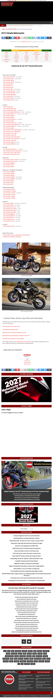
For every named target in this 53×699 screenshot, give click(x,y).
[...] (38, 594)
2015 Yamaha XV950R (8, 144)
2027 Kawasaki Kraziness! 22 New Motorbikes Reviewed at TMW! (27, 495)
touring (47, 661)
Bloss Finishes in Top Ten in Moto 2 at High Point (26, 568)
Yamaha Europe (27, 364)
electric (29, 653)
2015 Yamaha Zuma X (8, 219)
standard (6, 661)
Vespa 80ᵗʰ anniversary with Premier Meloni (26, 561)
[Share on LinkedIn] (12, 38)
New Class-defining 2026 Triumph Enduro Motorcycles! (26, 599)
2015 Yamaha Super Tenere (10, 161)
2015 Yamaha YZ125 (8, 182)
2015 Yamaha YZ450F (8, 173)
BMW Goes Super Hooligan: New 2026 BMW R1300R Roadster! (26, 616)
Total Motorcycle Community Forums (11, 326)
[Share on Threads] (49, 38)
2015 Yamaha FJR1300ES (9, 94)
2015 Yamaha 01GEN (8, 226)
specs (44, 658)
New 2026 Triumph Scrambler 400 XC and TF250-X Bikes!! (26, 618)
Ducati (20, 653)
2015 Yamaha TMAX (8, 203)
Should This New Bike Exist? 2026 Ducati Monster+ (26, 612)
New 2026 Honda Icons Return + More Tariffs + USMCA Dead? (27, 604)
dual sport (14, 653)
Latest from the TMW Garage (26, 458)
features (40, 653)
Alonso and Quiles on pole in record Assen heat (26, 551)
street (11, 661)
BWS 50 (12, 217)
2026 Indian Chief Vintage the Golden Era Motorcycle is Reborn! (26, 688)
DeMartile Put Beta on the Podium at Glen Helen (26, 563)
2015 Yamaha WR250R (9, 163)
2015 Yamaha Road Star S (9, 122)
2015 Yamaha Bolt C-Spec (9, 110)
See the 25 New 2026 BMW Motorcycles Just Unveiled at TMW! (26, 603)
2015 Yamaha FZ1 (7, 85)
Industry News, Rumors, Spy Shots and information (16, 235)
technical (41, 661)
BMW (35, 651)
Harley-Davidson (9, 656)
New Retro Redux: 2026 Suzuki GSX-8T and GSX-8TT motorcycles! (26, 588)
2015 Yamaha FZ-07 (8, 89)
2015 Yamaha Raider (8, 117)
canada (39, 651)
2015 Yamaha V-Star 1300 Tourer (11, 152)
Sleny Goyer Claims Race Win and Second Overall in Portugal (26, 543)
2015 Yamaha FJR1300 (8, 91)
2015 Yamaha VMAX (8, 121)
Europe (34, 653)
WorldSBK (27, 663)
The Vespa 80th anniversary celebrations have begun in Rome (26, 571)
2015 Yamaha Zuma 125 (9, 207)
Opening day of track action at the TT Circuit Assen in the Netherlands (26, 580)
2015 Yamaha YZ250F (8, 175)
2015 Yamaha (6, 165)
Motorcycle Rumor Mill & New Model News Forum (14, 332)
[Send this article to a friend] (22, 38)
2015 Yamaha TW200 (8, 166)
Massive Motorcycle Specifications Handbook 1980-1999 (15, 335)
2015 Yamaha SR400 (8, 98)
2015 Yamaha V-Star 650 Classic (11, 138)
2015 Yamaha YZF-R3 (8, 82)
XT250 (12, 165)
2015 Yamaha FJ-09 (8, 96)
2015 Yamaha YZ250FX (9, 177)
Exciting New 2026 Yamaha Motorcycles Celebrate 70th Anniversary (26, 628)
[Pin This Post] (17, 38)
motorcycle (6, 658)
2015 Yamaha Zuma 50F (9, 210)
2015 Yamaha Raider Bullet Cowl (11, 112)
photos (26, 658)
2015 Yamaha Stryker (8, 128)
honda (16, 656)
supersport (29, 661)
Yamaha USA (27, 360)
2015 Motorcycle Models (11, 29)
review (31, 658)
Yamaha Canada (27, 362)
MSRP (12, 658)
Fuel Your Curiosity (26, 584)
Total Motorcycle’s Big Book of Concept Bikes (13, 338)
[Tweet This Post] (8, 38)
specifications (38, 658)
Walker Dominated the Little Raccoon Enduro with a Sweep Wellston (26, 566)
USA (22, 663)
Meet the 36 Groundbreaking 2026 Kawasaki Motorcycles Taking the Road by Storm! (26, 631)
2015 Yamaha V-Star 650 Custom (11, 137)
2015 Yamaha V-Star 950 (9, 135)
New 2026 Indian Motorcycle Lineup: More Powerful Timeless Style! (26, 620)
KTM (34, 656)
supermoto (22, 661)
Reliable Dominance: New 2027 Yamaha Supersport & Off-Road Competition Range (26, 491)
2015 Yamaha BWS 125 (9, 215)
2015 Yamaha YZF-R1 (8, 78)
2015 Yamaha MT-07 (8, 100)
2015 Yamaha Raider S (9, 115)
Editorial (40, 0)
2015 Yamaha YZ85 (8, 184)
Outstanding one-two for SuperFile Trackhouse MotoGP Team (26, 558)
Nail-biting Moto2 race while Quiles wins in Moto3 (26, 538)
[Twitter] (24, 641)
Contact (44, 0)
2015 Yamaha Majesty (8, 214)
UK (18, 663)
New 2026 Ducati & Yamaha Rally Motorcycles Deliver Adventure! (26, 597)
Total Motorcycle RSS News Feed (10, 329)
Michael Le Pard (26, 41)
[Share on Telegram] (40, 38)
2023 (9, 651)
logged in (10, 412)
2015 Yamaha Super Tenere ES (11, 159)
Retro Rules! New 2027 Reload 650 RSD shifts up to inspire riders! (27, 499)
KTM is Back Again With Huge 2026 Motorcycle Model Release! (26, 626)
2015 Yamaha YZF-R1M (9, 77)
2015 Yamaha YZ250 (8, 180)
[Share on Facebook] (3, 38)
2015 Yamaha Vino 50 (8, 221)
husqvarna (22, 656)
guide (45, 653)
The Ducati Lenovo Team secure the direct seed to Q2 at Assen (26, 578)
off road (21, 658)
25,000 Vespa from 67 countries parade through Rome (26, 548)
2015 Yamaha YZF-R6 (8, 80)
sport (48, 658)
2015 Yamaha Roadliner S (9, 119)
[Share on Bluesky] (45, 38)
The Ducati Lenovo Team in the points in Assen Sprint (27, 553)
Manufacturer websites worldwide (12, 236)
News (16, 658)
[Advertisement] (33, 11)
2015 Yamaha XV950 (8, 142)
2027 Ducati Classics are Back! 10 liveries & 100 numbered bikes (27, 497)
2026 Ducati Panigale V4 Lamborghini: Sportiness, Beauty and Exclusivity (26, 622)
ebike (25, 653)
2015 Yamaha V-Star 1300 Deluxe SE (12, 130)
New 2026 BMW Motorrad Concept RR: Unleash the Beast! (26, 630)
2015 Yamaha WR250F (9, 179)
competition (46, 651)
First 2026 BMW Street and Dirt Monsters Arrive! (26, 614)
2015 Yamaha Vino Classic (10, 208)
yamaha (33, 663)
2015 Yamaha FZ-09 (8, 87)
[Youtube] (29, 641)
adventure (18, 651)
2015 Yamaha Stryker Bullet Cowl (11, 124)
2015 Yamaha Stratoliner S (10, 149)
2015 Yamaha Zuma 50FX (9, 212)
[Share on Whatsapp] (31, 38)
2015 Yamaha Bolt (8, 107)
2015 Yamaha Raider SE (9, 114)
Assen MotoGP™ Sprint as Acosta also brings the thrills (26, 556)
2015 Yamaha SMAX (8, 205)
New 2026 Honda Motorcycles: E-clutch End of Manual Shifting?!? (26, 608)
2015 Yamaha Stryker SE (9, 126)
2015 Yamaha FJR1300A (9, 93)
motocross (39, 656)
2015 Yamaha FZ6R (8, 84)
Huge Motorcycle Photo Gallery (23, 341)
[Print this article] (26, 38)
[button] (51, 23)
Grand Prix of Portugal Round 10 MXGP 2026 (26, 546)
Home (3, 29)
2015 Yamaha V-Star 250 (9, 140)
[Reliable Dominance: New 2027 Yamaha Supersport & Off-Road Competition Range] (26, 488)
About (33, 0)
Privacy (36, 0)
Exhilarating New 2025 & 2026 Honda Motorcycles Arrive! (26, 606)
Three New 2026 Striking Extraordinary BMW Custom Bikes (26, 610)
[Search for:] (45, 25)
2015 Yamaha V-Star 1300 (9, 133)
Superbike (16, 661)
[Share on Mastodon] (35, 38)
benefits (30, 651)
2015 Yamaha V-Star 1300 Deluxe (11, 131)
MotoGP (45, 656)
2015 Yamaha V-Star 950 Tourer (11, 154)
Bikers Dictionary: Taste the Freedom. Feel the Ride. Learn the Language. (27, 493)
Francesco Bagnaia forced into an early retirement (26, 535)
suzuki (35, 661)
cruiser (8, 653)
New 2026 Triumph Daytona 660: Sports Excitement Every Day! (26, 624)
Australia (24, 651)
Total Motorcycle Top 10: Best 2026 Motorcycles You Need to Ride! (26, 601)
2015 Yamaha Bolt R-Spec (9, 108)
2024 (13, 651)
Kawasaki (29, 656)
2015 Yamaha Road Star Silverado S (12, 151)
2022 (5, 651)
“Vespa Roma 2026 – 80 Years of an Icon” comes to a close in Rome (26, 541)
